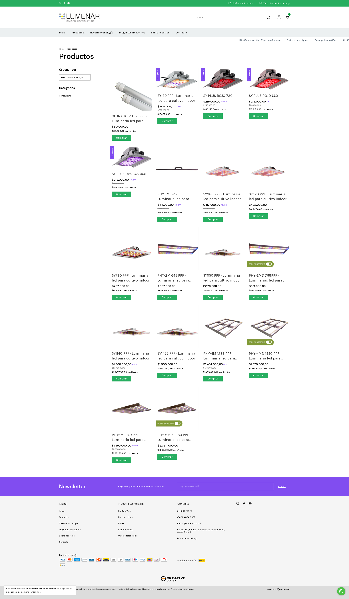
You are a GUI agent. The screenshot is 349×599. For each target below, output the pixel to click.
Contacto (181, 32)
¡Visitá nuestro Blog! (187, 538)
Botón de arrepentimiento (183, 589)
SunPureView (124, 511)
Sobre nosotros (160, 32)
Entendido (36, 592)
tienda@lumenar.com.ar (189, 523)
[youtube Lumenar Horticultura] (68, 3)
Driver (121, 523)
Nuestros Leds (125, 517)
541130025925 (184, 511)
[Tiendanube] (278, 589)
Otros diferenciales (128, 535)
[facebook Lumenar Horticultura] (64, 3)
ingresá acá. (165, 589)
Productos (77, 32)
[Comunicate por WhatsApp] (341, 591)
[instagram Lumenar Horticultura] (60, 3)
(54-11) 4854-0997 (186, 517)
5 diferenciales (125, 529)
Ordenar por (67, 69)
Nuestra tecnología (101, 32)
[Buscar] (268, 17)
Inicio (62, 32)
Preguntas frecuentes (132, 32)
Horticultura (65, 96)
